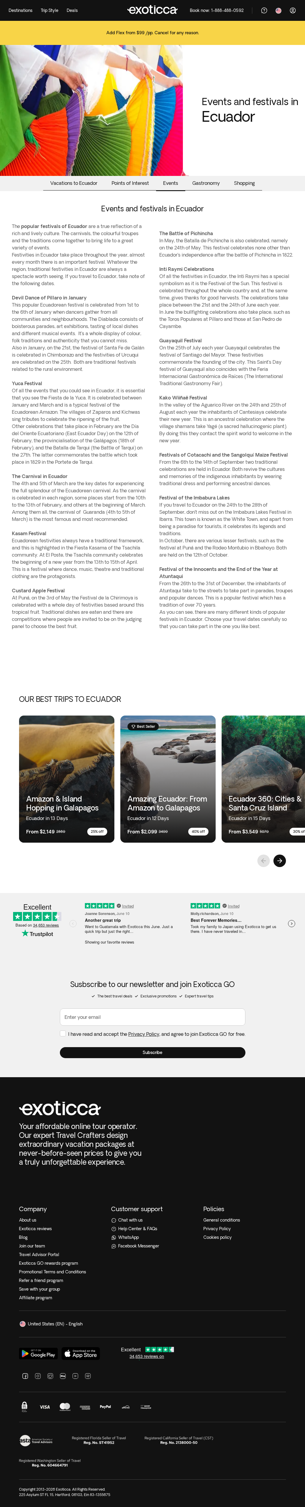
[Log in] (293, 10)
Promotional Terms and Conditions (52, 1271)
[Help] (264, 10)
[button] (152, 1052)
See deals (152, 37)
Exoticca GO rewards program (48, 1263)
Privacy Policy (143, 1034)
